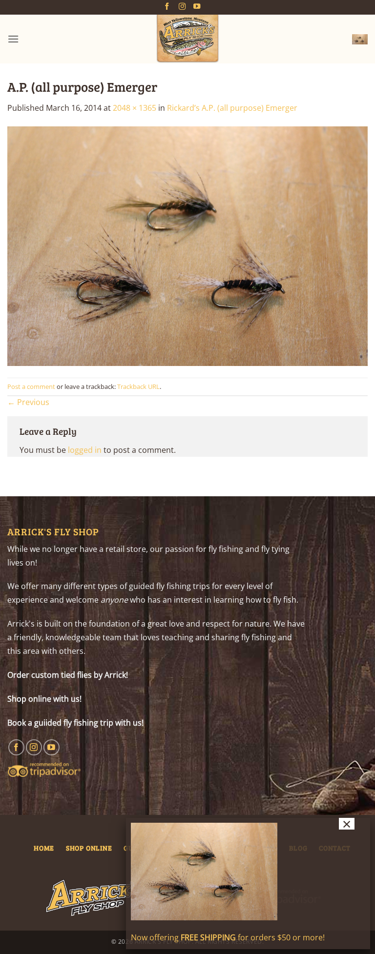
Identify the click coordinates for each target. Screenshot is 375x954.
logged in (85, 450)
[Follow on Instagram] (182, 7)
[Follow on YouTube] (196, 7)
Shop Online (89, 848)
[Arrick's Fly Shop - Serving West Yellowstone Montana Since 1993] (187, 39)
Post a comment (31, 386)
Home (44, 848)
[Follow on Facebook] (167, 7)
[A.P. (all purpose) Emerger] (187, 245)
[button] (13, 39)
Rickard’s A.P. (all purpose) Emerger (232, 107)
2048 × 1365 (134, 107)
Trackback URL (138, 386)
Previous (28, 402)
